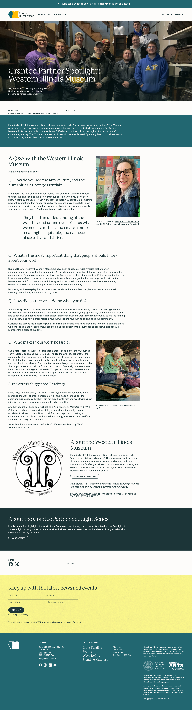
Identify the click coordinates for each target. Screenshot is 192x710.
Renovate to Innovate (85, 476)
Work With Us (118, 652)
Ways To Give (91, 655)
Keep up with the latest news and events (52, 588)
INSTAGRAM (119, 494)
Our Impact (117, 650)
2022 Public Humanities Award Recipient (119, 224)
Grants (70, 563)
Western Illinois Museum (127, 221)
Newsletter (43, 14)
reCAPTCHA (37, 622)
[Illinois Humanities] (21, 14)
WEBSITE (96, 494)
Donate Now (59, 14)
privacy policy (22, 615)
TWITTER (130, 494)
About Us (117, 647)
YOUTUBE (74, 496)
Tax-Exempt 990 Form (122, 655)
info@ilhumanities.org (48, 658)
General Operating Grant (89, 134)
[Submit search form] (163, 14)
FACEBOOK (107, 494)
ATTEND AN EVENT (90, 496)
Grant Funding (92, 647)
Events (87, 651)
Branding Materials (95, 659)
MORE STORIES (18, 538)
